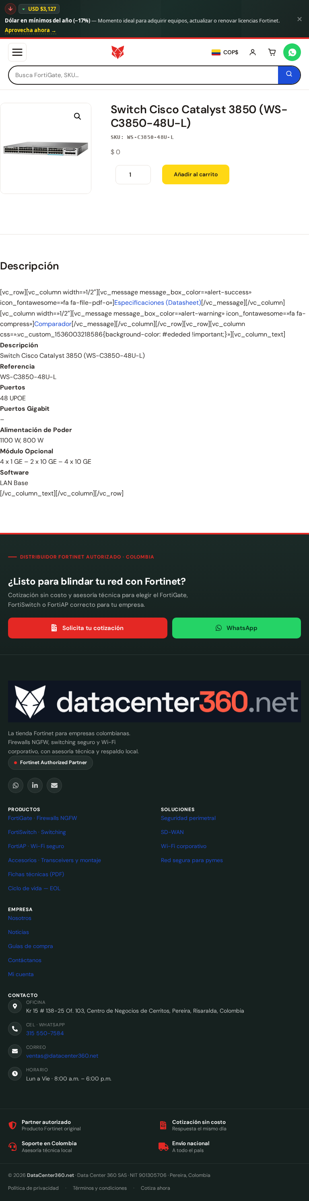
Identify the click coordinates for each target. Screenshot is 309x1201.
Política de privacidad (33, 1188)
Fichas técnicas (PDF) (36, 874)
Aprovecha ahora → (30, 30)
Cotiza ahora (155, 1188)
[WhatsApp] (15, 785)
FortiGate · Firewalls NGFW (42, 818)
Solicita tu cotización (93, 628)
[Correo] (54, 785)
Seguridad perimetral (188, 818)
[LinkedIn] (35, 785)
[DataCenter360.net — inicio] (117, 52)
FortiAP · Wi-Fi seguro (36, 846)
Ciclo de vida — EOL (34, 888)
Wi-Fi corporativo (183, 846)
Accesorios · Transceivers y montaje (54, 860)
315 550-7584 (45, 1033)
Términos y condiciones (100, 1188)
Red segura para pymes (192, 860)
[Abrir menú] (17, 52)
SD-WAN (172, 832)
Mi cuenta (21, 974)
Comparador (53, 324)
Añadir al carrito (196, 174)
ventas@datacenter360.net (62, 1055)
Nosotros (19, 918)
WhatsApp (242, 628)
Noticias (18, 932)
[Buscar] (289, 75)
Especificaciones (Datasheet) (157, 302)
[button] (77, 116)
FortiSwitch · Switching (37, 832)
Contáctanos (24, 960)
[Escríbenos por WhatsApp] (292, 52)
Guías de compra (30, 946)
